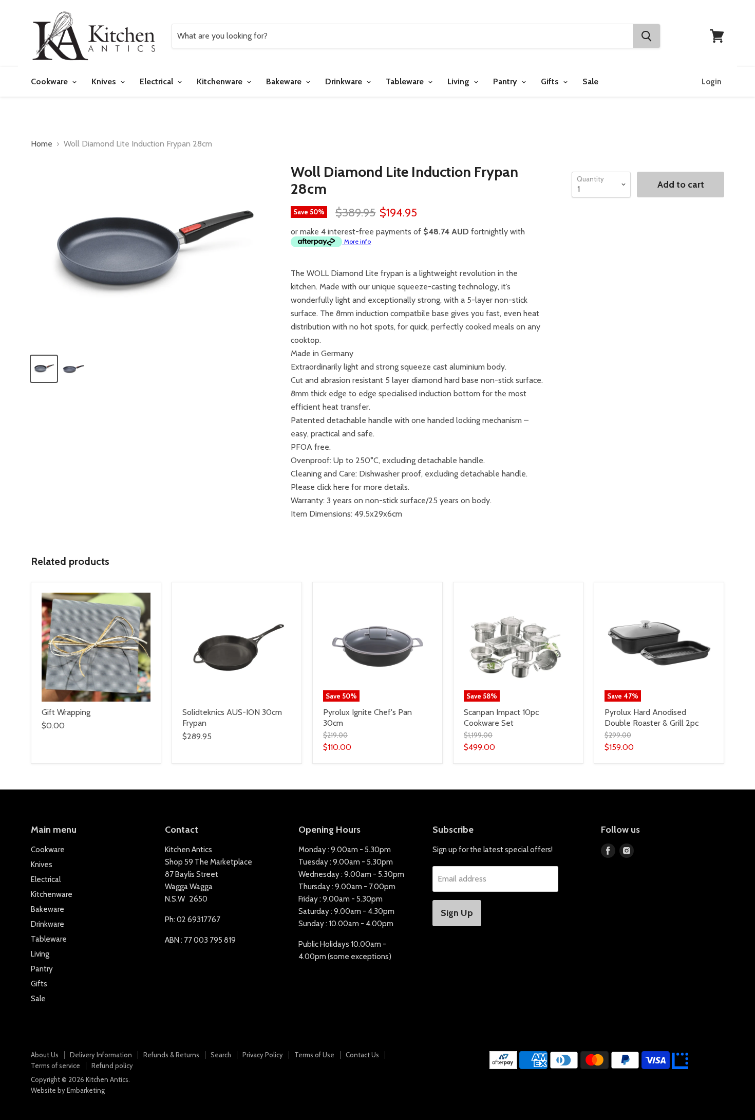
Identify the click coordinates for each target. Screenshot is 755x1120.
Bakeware (285, 81)
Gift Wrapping (66, 712)
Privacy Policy (262, 1055)
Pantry (506, 81)
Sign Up (457, 913)
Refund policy (112, 1065)
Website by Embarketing (68, 1090)
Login (712, 81)
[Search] (646, 36)
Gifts (551, 81)
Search (221, 1055)
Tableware (406, 81)
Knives (104, 81)
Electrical (157, 81)
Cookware (50, 81)
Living (459, 81)
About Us (45, 1055)
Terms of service (55, 1065)
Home (41, 144)
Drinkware (344, 81)
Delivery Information (101, 1055)
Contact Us (362, 1055)
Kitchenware (220, 81)
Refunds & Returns (171, 1055)
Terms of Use (314, 1055)
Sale (590, 81)
